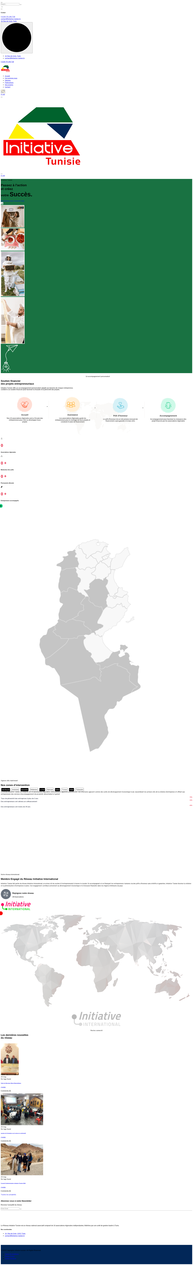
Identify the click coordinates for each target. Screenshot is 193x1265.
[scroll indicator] (17, 37)
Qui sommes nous (11, 78)
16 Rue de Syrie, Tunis (9, 21)
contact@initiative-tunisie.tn (11, 19)
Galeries (8, 80)
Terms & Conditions (12, 1254)
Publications (9, 83)
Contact (7, 87)
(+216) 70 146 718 (8, 17)
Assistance (72, 415)
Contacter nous (19, 201)
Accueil (7, 76)
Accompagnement (168, 416)
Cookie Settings (10, 1258)
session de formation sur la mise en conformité (13, 1133)
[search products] (20, 4)
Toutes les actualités (8, 1195)
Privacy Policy (10, 1256)
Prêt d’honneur (120, 416)
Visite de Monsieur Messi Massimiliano (11, 1083)
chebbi (3, 1087)
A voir (3, 94)
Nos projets (9, 85)
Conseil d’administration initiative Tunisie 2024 (13, 1183)
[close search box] (1, 2)
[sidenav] (3, 91)
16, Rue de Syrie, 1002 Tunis (15, 1233)
